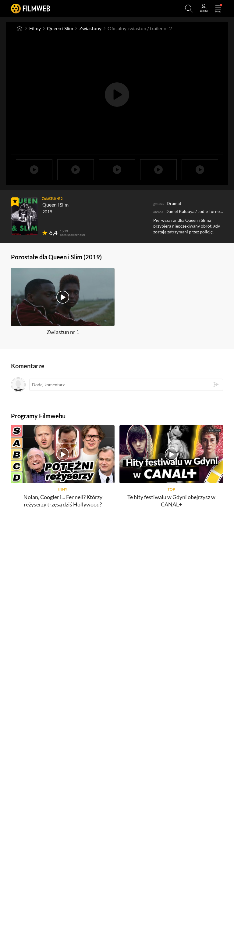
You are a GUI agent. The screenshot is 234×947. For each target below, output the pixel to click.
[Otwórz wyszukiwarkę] (189, 8)
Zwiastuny (90, 28)
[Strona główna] (19, 28)
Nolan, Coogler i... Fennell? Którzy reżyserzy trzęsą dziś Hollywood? (62, 500)
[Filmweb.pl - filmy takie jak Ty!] (30, 8)
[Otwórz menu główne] (218, 8)
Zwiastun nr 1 (63, 332)
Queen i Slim (60, 28)
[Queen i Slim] (24, 216)
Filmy (35, 28)
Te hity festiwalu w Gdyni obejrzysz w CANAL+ (171, 500)
